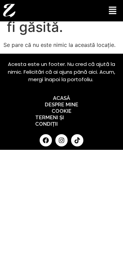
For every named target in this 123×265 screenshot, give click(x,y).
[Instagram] (61, 140)
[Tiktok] (77, 140)
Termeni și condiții (49, 120)
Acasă (61, 98)
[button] (113, 10)
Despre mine (61, 105)
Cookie (61, 111)
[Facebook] (46, 140)
